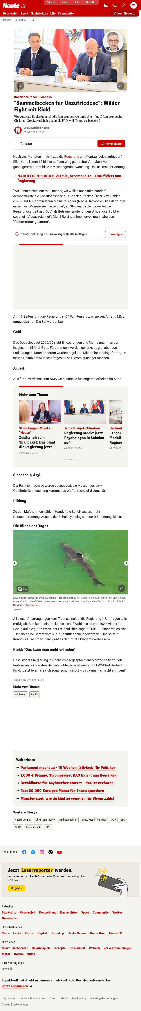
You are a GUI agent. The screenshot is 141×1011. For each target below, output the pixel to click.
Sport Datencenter (15, 948)
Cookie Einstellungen (15, 1004)
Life (53, 13)
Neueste (129, 13)
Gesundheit (77, 948)
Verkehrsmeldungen (117, 948)
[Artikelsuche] (115, 5)
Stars (6, 933)
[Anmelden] (124, 5)
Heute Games (77, 933)
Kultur (29, 933)
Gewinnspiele (41, 948)
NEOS (18, 827)
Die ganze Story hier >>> (26, 605)
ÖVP (113, 820)
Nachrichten (21, 20)
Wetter (117, 912)
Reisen (19, 954)
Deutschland (47, 912)
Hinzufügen (115, 234)
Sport (24, 13)
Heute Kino (97, 933)
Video (118, 13)
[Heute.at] (11, 5)
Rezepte (60, 948)
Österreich (10, 13)
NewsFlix (90, 2)
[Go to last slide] (14, 563)
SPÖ (123, 820)
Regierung (71, 156)
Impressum (9, 998)
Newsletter (10, 918)
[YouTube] (59, 852)
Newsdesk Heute (38, 128)
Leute (17, 933)
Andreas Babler (68, 820)
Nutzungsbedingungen (104, 998)
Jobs (77, 2)
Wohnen (94, 948)
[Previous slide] (19, 410)
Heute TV (115, 933)
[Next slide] (122, 410)
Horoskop (57, 933)
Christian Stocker (45, 820)
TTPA (51, 998)
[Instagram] (42, 852)
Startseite (6, 20)
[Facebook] (24, 852)
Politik (33, 20)
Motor (6, 954)
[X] (33, 852)
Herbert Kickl (33, 827)
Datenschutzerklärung (73, 998)
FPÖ (48, 827)
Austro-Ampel (23, 820)
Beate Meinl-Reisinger (94, 820)
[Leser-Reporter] (106, 5)
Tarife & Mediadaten (32, 998)
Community (66, 13)
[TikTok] (50, 852)
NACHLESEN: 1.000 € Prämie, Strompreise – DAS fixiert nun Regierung (69, 178)
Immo (65, 2)
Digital (42, 933)
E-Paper (51, 2)
